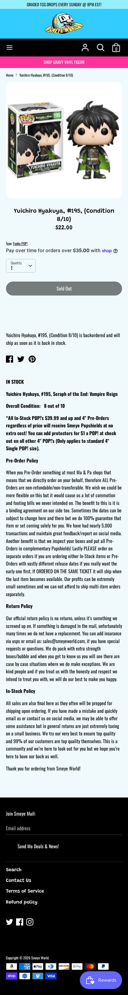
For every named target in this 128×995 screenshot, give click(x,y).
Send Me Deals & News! (38, 846)
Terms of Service (25, 891)
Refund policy (22, 902)
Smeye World (40, 957)
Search (13, 870)
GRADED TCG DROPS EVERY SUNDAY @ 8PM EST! (64, 4)
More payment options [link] (64, 321)
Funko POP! (20, 243)
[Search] (101, 45)
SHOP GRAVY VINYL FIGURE (64, 62)
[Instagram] (30, 922)
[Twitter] (10, 922)
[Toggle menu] (9, 47)
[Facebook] (20, 922)
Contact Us (18, 880)
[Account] (85, 45)
